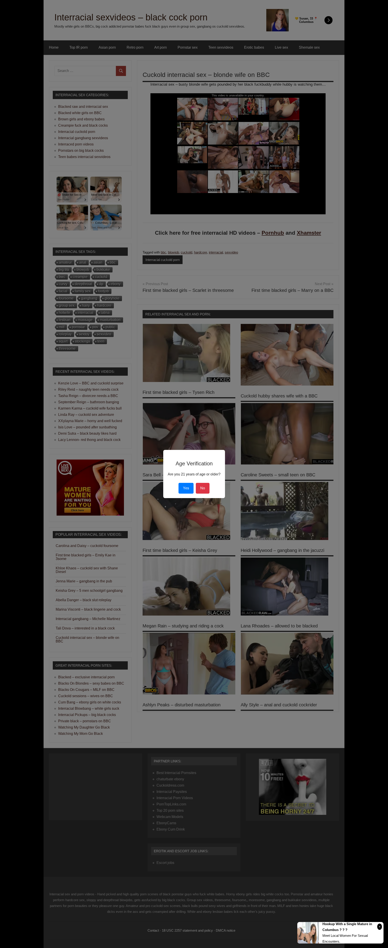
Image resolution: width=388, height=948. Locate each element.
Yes (186, 488)
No (202, 488)
